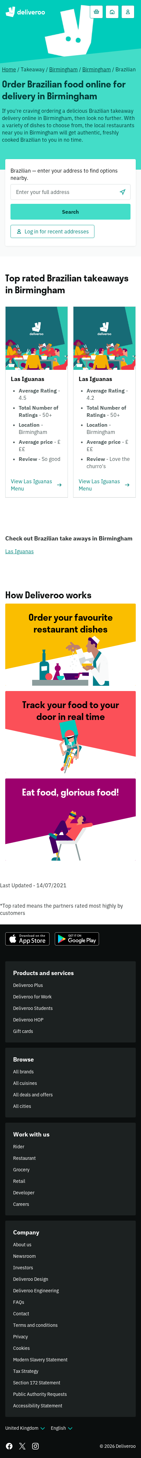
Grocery (21, 1170)
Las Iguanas (19, 551)
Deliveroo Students (33, 1008)
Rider (18, 1147)
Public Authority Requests (40, 1394)
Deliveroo (25, 12)
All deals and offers (33, 1095)
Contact (21, 1314)
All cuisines (25, 1083)
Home (9, 69)
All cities (22, 1106)
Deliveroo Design (30, 1279)
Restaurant (24, 1158)
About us (22, 1245)
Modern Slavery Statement (40, 1360)
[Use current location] (122, 192)
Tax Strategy (25, 1371)
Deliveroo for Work (32, 997)
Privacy (20, 1337)
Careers (21, 1204)
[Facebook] (9, 1446)
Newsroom (24, 1256)
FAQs (18, 1302)
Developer (23, 1193)
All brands (23, 1072)
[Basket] (96, 11)
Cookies (21, 1348)
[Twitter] (22, 1446)
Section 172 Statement (36, 1383)
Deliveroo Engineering (36, 1291)
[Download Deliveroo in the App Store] (27, 938)
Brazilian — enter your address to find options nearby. (64, 174)
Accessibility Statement (37, 1406)
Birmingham (63, 69)
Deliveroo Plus (28, 985)
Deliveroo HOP (28, 1020)
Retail (19, 1181)
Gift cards (23, 1031)
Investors (23, 1268)
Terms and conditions (35, 1325)
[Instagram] (35, 1446)
